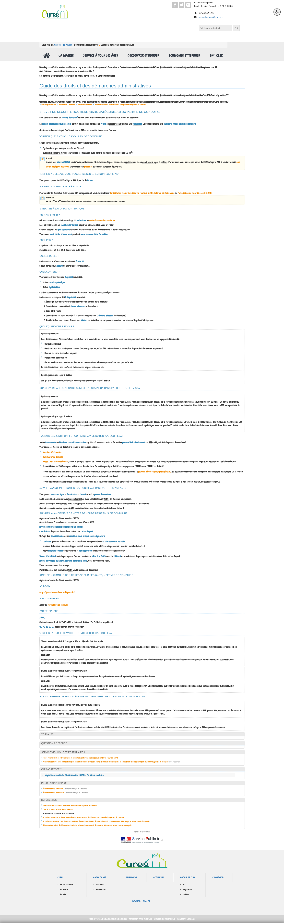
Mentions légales (141, 901)
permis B (88, 166)
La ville (63, 894)
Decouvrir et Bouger (143, 55)
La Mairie (67, 44)
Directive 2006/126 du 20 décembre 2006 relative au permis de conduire (70, 805)
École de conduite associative (53, 792)
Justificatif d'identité (52, 452)
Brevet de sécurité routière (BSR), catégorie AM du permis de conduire (120, 104)
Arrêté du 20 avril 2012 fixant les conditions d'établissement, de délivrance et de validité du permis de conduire (83, 817)
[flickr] (188, 5)
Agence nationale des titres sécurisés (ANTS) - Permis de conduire (74, 775)
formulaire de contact (58, 604)
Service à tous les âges (100, 55)
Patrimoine (131, 877)
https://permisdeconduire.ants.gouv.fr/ (57, 592)
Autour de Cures (188, 877)
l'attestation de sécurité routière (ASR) (195, 193)
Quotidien (100, 884)
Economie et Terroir (184, 55)
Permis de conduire (85, 104)
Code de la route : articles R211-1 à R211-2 (58, 809)
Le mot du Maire (66, 884)
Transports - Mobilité (67, 104)
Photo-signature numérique (55, 461)
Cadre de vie (99, 877)
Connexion (218, 877)
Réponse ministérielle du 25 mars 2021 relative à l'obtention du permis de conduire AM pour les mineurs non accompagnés (87, 825)
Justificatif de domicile (53, 456)
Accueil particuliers (48, 104)
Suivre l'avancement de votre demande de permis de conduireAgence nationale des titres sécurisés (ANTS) (80, 758)
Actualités (158, 877)
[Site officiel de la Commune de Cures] (55, 11)
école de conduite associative (102, 220)
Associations (101, 889)
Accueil (57, 44)
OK (236, 28)
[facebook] (175, 5)
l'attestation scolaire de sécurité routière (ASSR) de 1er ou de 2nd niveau (142, 193)
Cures (60, 877)
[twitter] (181, 5)
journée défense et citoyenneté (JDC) (154, 471)
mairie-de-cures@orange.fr (210, 17)
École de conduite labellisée (53, 788)
